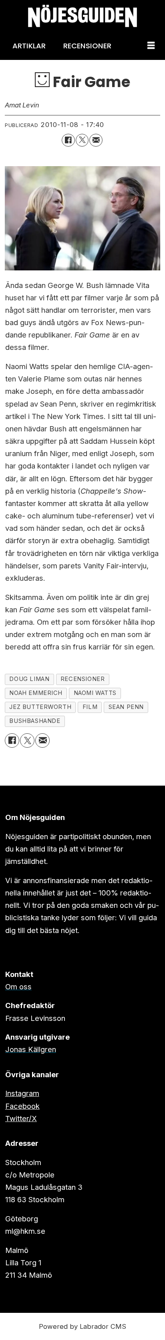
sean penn (126, 707)
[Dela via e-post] (95, 140)
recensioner (82, 679)
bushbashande (34, 721)
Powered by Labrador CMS (82, 1326)
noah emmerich (35, 693)
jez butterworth (40, 707)
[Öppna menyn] (151, 46)
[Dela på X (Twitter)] (82, 140)
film (89, 707)
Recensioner (87, 46)
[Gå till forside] (82, 16)
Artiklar (29, 46)
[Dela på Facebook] (68, 140)
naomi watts (95, 693)
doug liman (29, 679)
